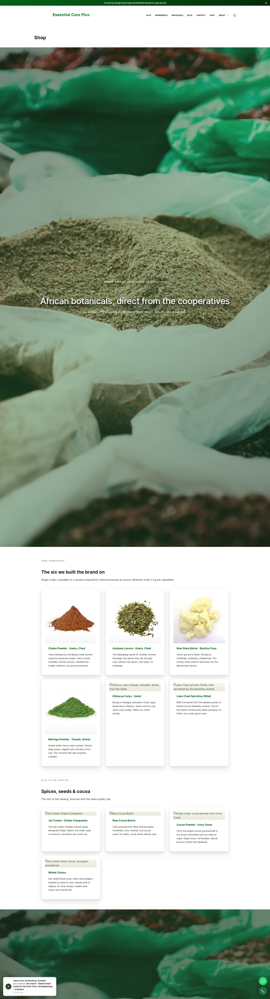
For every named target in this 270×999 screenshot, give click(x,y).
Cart (212, 15)
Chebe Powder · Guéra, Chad (66, 648)
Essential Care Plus (71, 14)
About (222, 15)
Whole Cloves (57, 872)
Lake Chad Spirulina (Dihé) (194, 696)
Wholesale (177, 15)
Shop (148, 15)
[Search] (234, 15)
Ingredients (161, 15)
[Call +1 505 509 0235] (263, 991)
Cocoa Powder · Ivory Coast (194, 824)
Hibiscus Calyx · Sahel (126, 696)
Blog (189, 15)
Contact (201, 15)
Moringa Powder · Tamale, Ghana (69, 739)
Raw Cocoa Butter (124, 820)
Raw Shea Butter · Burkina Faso (196, 648)
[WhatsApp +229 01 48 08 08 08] (263, 981)
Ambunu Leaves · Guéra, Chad (131, 648)
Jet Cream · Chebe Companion (68, 820)
